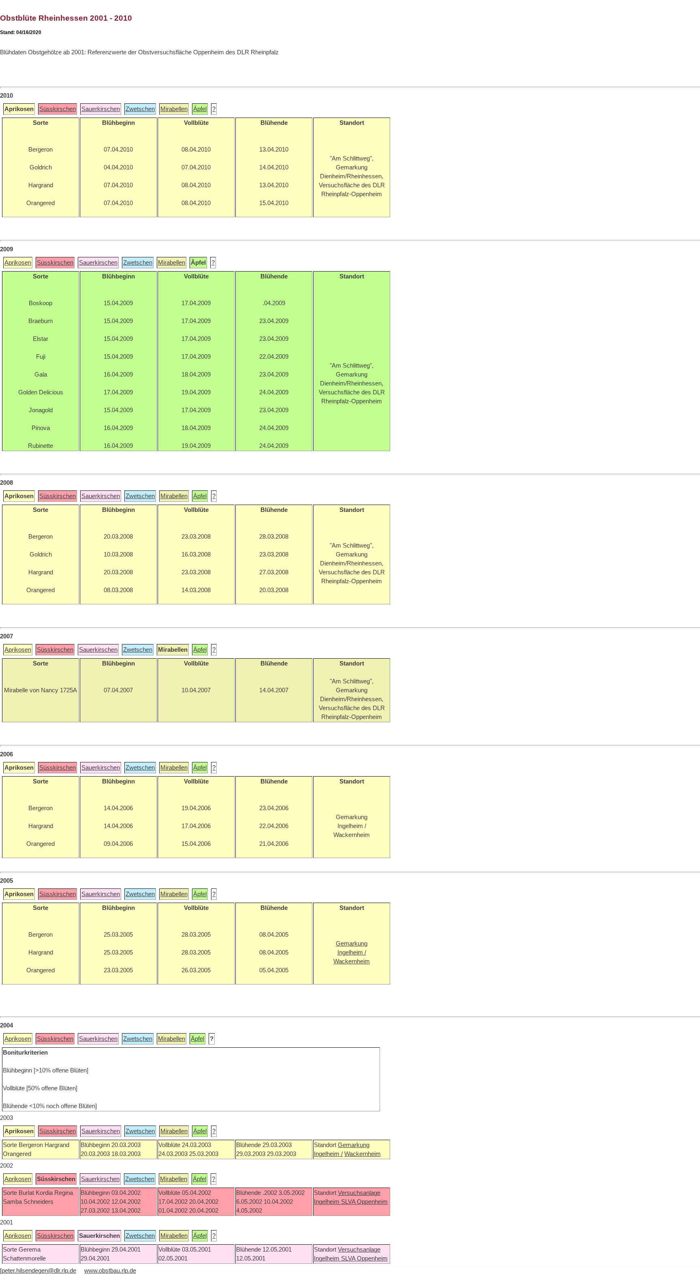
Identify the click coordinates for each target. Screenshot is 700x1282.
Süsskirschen (57, 109)
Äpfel (200, 109)
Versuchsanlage (359, 1193)
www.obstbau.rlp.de (110, 1270)
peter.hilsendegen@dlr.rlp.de (39, 1270)
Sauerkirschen (100, 109)
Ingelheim (327, 1202)
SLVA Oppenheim (364, 1202)
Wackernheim (362, 1154)
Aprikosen (17, 262)
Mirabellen (174, 109)
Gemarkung (353, 1145)
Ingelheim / (328, 1154)
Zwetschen (140, 109)
